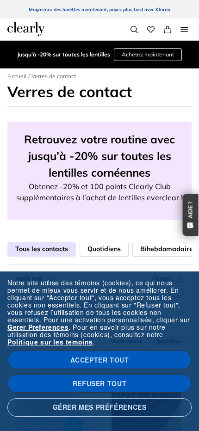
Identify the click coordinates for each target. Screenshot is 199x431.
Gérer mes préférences (100, 407)
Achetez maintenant (148, 54)
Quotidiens (104, 249)
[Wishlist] (150, 29)
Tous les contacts (41, 249)
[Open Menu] (184, 29)
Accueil (16, 76)
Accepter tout (99, 359)
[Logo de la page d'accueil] (25, 29)
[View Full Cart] (167, 29)
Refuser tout (99, 383)
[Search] (134, 29)
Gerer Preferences (37, 327)
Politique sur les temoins (50, 341)
